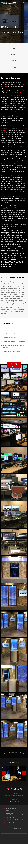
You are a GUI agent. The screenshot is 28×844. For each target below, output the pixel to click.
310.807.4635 (9, 828)
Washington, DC (11, 808)
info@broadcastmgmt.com (14, 795)
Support (14, 793)
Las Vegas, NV (10, 822)
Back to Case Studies (15, 752)
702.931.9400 (9, 824)
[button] (4, 773)
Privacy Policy (12, 836)
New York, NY (10, 817)
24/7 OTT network (21, 93)
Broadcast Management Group (14, 838)
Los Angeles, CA (11, 827)
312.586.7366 (9, 814)
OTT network (13, 89)
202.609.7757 (9, 810)
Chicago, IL (9, 813)
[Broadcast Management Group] (8, 2)
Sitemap (17, 836)
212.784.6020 (9, 819)
